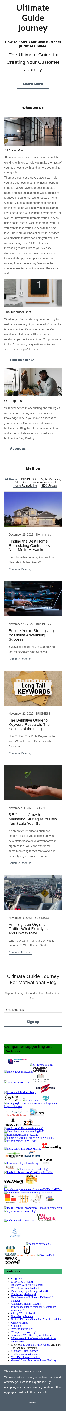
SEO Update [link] (49, 485)
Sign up (33, 1021)
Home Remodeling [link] (25, 485)
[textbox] (33, 1008)
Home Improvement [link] (43, 482)
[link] (33, 18)
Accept (33, 1402)
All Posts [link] (11, 479)
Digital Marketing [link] (50, 479)
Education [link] (20, 482)
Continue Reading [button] (20, 569)
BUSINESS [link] (28, 479)
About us (18, 448)
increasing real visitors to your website (28, 248)
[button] (8, 17)
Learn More (33, 83)
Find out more (22, 360)
